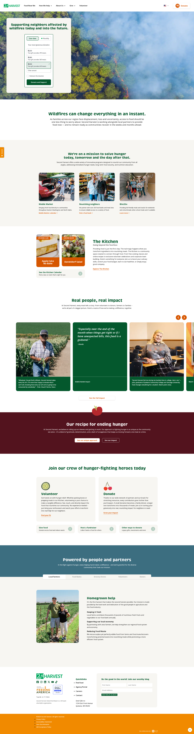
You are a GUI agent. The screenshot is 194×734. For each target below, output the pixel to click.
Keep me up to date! (109, 695)
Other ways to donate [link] (132, 527)
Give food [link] (43, 527)
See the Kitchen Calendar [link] (50, 272)
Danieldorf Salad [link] (73, 261)
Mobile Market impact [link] (82, 382)
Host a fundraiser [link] (88, 527)
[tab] (54, 576)
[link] (12, 6)
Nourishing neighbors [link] (89, 204)
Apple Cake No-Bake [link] (48, 262)
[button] (12, 6)
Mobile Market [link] (46, 204)
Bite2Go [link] (123, 204)
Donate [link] (184, 6)
